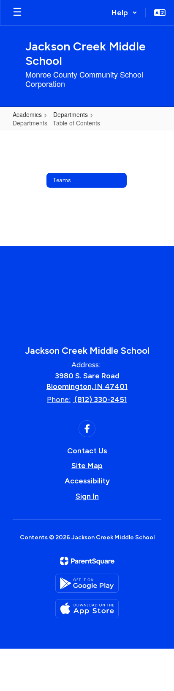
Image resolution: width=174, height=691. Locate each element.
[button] (124, 12)
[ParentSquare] (87, 561)
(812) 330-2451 (100, 399)
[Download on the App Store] (87, 608)
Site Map (87, 465)
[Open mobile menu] (17, 12)
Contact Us (87, 450)
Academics (27, 114)
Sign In (87, 496)
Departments (70, 114)
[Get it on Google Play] (87, 583)
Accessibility (87, 481)
